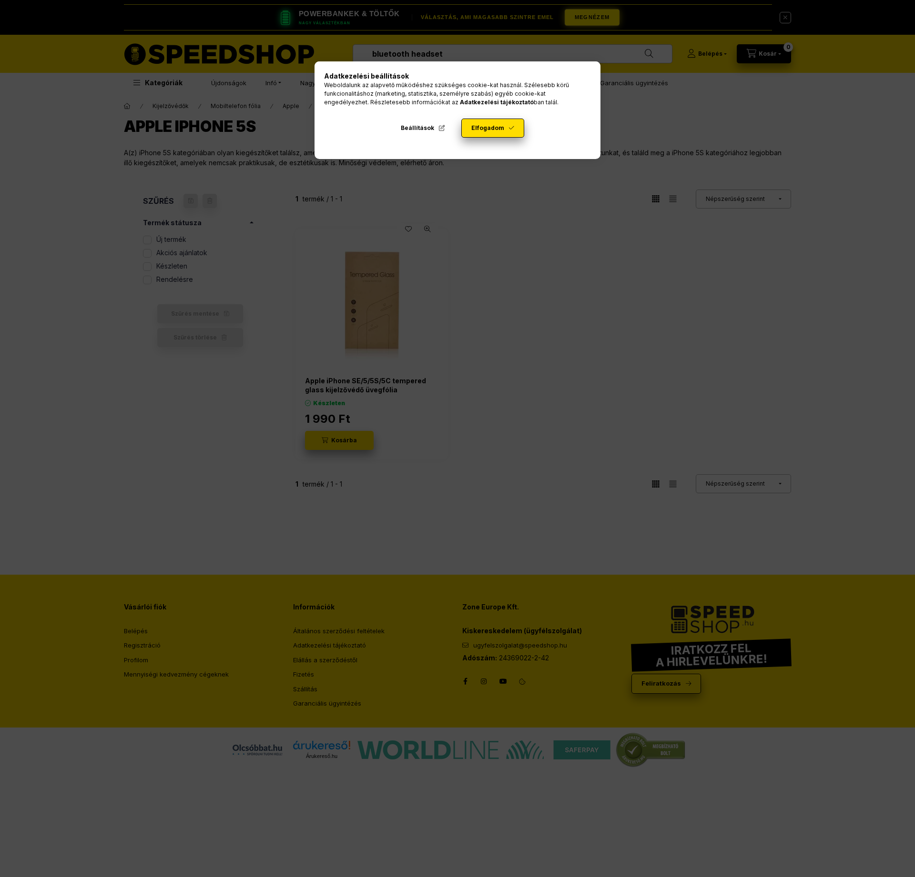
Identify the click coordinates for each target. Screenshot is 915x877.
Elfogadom (487, 127)
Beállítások (417, 127)
